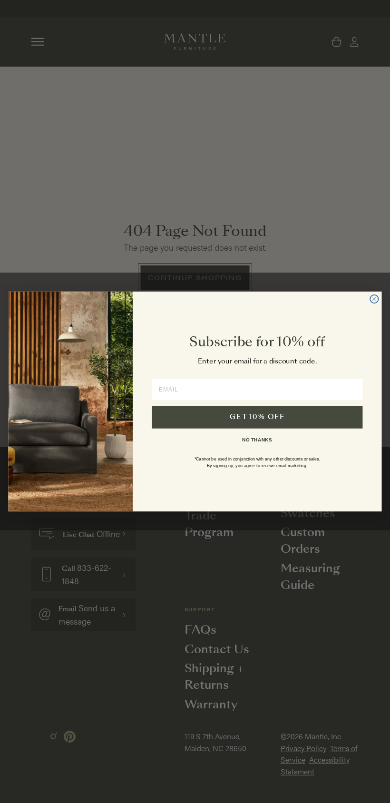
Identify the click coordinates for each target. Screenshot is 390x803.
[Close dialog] (374, 299)
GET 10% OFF (257, 417)
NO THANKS (257, 439)
